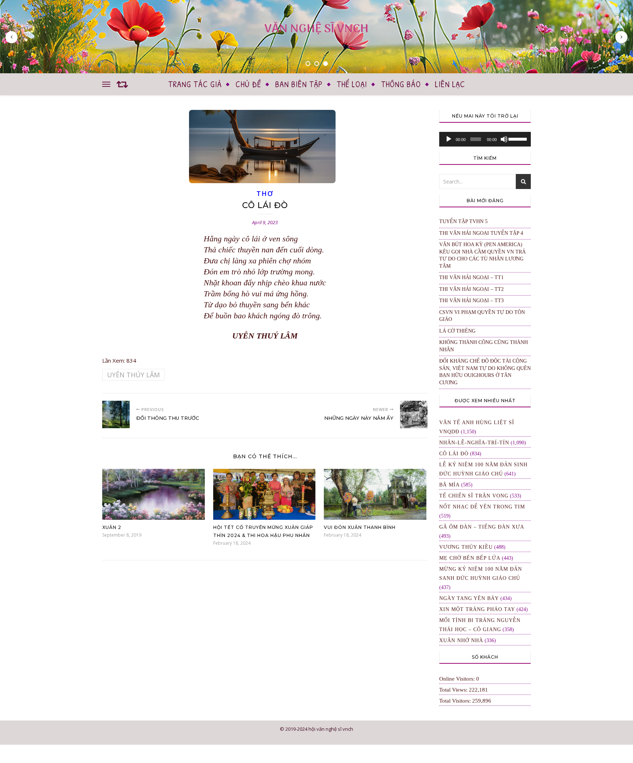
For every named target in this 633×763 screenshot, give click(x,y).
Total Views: (454, 690)
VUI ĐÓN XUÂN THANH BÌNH (360, 527)
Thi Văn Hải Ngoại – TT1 (471, 277)
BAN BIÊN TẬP (299, 84)
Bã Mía (449, 485)
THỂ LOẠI (352, 84)
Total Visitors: (455, 701)
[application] (485, 139)
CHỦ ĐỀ (248, 84)
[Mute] (504, 139)
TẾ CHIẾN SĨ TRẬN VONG (473, 496)
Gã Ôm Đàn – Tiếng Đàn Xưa (481, 527)
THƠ (264, 193)
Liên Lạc (450, 84)
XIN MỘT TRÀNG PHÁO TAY (477, 609)
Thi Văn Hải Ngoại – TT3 (471, 300)
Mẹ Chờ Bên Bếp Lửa (469, 558)
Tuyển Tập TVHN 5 (463, 221)
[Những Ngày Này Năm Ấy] (413, 414)
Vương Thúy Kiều (466, 547)
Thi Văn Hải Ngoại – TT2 (471, 289)
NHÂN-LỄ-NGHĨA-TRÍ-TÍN (474, 442)
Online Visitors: (457, 679)
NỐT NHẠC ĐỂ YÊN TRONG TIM (482, 507)
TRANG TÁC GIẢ (195, 84)
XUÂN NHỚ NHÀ (461, 640)
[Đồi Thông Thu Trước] (116, 414)
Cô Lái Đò (454, 453)
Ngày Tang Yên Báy (469, 598)
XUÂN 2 (111, 527)
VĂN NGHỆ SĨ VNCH (316, 29)
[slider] (517, 138)
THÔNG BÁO (401, 84)
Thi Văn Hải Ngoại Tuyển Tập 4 (481, 233)
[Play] (448, 139)
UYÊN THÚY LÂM (133, 374)
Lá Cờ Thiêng (457, 331)
